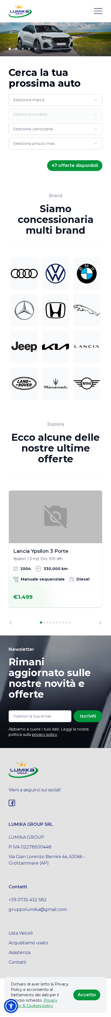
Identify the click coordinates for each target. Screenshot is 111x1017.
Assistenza (19, 952)
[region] (55, 557)
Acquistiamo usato (28, 942)
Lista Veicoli (21, 933)
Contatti (17, 962)
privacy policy (44, 734)
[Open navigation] (98, 11)
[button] (11, 1006)
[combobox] (55, 100)
